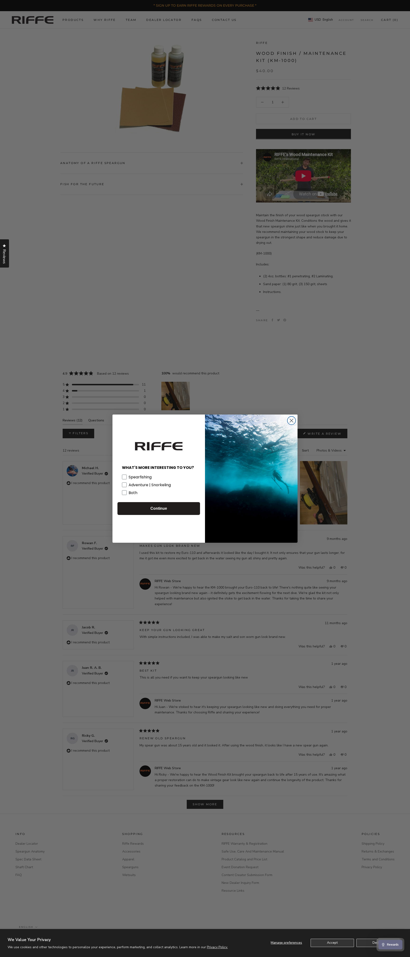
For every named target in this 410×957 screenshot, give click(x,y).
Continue (158, 508)
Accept (332, 942)
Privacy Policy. (217, 947)
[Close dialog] (291, 420)
